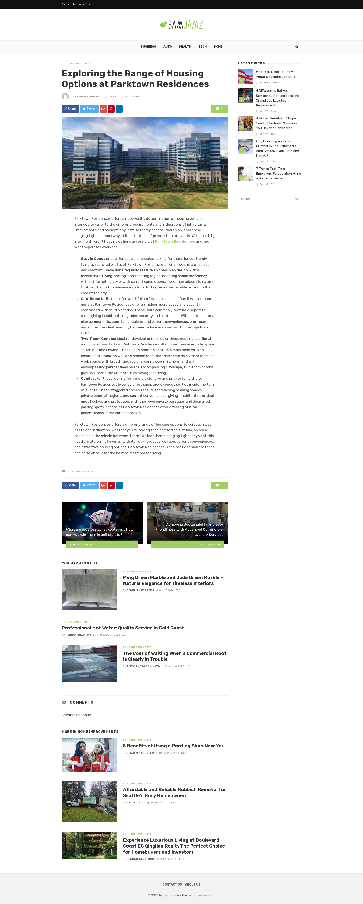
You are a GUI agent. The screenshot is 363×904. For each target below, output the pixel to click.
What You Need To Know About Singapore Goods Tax (276, 74)
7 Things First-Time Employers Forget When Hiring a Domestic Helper (278, 173)
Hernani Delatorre (80, 634)
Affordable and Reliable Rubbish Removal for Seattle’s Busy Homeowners (174, 792)
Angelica (133, 802)
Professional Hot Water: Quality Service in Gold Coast (123, 628)
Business (148, 46)
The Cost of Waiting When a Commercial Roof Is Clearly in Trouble (174, 656)
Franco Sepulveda (89, 96)
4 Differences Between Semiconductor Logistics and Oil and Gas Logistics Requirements (277, 98)
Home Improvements (76, 64)
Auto (167, 46)
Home (218, 46)
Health (185, 46)
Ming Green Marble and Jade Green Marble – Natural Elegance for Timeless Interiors (173, 580)
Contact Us (68, 4)
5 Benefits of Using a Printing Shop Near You (174, 745)
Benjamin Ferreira (141, 590)
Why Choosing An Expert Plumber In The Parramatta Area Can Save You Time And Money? (277, 148)
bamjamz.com (205, 895)
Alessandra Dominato (143, 666)
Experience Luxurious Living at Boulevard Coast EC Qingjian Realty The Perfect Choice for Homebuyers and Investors (174, 846)
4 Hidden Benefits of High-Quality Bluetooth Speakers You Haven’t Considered (276, 123)
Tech (203, 46)
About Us (84, 4)
